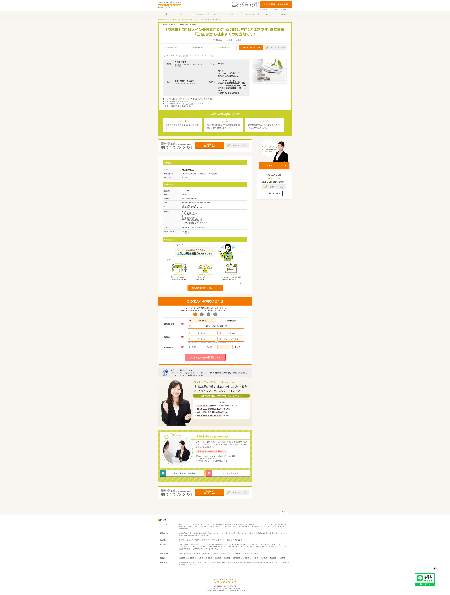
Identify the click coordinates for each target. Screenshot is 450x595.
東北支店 (191, 558)
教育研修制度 (253, 553)
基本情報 (196, 47)
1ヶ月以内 (201, 333)
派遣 (238, 347)
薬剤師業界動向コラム (236, 546)
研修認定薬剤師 (230, 321)
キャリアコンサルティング (221, 553)
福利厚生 (206, 553)
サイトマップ (279, 526)
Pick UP (181, 540)
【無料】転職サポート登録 (276, 4)
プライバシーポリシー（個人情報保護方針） (272, 524)
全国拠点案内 (238, 524)
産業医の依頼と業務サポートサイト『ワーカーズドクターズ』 (231, 562)
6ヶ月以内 (201, 339)
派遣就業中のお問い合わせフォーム (206, 533)
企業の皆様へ (262, 9)
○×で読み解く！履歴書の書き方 (190, 544)
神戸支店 (264, 558)
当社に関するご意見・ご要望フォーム (234, 533)
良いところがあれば (231, 339)
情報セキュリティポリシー (188, 526)
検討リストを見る (274, 193)
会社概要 (274, 9)
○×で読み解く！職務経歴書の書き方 (216, 544)
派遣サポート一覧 (185, 553)
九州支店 (282, 558)
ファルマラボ (265, 544)
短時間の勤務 (237, 540)
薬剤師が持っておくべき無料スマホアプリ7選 (271, 546)
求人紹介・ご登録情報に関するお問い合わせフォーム (267, 533)
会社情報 (228, 524)
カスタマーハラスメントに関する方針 (236, 526)
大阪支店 (255, 558)
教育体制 (197, 553)
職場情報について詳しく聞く (205, 287)
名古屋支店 (236, 558)
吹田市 (197, 19)
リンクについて (266, 526)
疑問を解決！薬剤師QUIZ (217, 546)
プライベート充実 (224, 540)
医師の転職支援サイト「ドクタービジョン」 (193, 562)
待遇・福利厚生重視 (208, 540)
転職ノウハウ (276, 544)
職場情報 (223, 47)
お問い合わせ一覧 (185, 533)
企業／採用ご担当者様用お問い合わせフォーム (195, 535)
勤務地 (170, 47)
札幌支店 (182, 558)
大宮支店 (200, 558)
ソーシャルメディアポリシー (210, 526)
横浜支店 (227, 558)
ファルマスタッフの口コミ (200, 524)
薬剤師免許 (202, 321)
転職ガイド (254, 544)
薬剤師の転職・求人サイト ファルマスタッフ (172, 19)
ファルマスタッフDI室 (198, 546)
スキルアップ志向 (193, 540)
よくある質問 (250, 524)
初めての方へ (183, 524)
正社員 (194, 347)
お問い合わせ (287, 9)
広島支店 (273, 558)
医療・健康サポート (239, 553)
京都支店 (246, 558)
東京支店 (218, 558)
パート (223, 347)
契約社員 (209, 347)
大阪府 (190, 19)
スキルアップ (183, 546)
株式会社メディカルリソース (189, 565)
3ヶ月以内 (231, 333)
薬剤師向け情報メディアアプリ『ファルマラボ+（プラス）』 (198, 549)
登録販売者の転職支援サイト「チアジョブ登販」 (271, 562)
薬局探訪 (249, 546)
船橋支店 (209, 558)
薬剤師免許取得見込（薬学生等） (216, 326)
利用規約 (255, 526)
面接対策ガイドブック (239, 544)
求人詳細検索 (217, 524)
